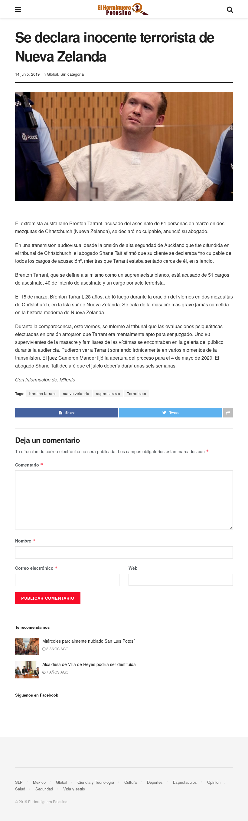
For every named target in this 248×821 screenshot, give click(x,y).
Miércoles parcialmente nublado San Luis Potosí (88, 641)
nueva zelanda (76, 393)
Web (133, 568)
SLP (19, 782)
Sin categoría (72, 74)
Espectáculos (185, 782)
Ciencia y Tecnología (95, 782)
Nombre (25, 541)
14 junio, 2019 (27, 74)
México (39, 782)
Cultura (130, 782)
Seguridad (44, 789)
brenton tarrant (42, 393)
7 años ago (56, 671)
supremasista (108, 393)
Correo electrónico (36, 568)
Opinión (213, 782)
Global (52, 74)
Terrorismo (136, 393)
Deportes (155, 782)
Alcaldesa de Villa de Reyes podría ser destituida (89, 664)
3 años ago (56, 648)
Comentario (29, 465)
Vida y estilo (74, 789)
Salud (20, 789)
